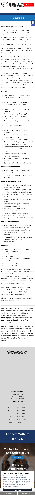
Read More (17, 457)
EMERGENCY (29, 4)
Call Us (9, 493)
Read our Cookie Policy (14, 486)
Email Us (27, 493)
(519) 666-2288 (19, 399)
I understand (17, 490)
